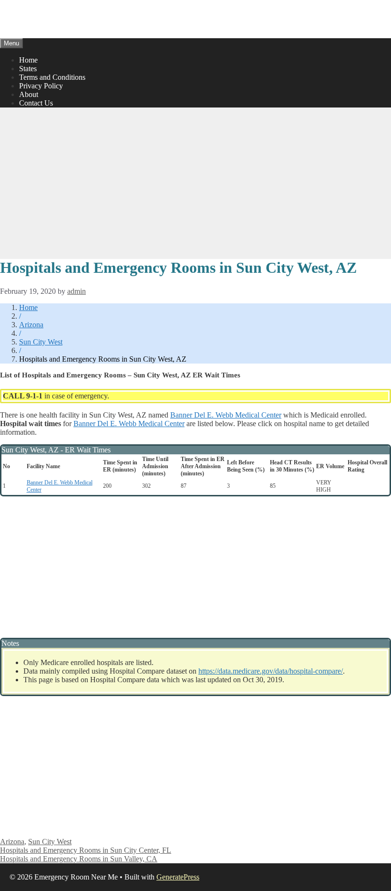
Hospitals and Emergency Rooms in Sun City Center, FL (85, 850)
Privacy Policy (41, 86)
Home (28, 60)
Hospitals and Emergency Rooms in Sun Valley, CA (78, 859)
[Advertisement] (195, 182)
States (28, 68)
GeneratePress (177, 877)
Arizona (31, 325)
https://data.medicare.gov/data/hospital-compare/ (270, 671)
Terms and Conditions (52, 77)
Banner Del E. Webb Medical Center (225, 415)
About (28, 94)
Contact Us (36, 103)
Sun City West (40, 342)
